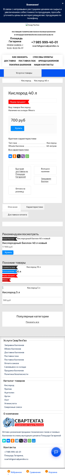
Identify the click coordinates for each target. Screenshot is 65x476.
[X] (19, 156)
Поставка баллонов (14, 359)
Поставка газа (27, 60)
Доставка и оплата (17, 214)
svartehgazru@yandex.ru (45, 45)
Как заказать (20, 57)
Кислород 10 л (11, 271)
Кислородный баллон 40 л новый (24, 242)
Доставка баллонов (14, 352)
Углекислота (10, 403)
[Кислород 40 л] (32, 100)
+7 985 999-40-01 (44, 42)
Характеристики (34, 207)
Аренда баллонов (48, 60)
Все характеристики (18, 149)
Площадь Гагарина (16, 40)
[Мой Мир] (34, 440)
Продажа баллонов (14, 370)
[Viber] (23, 156)
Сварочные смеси (13, 407)
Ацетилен (9, 392)
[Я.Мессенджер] (4, 440)
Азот (6, 399)
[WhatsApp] (27, 156)
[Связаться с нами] (56, 452)
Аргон (7, 396)
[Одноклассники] (14, 156)
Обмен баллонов (12, 348)
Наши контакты (43, 64)
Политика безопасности (16, 374)
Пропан (8, 389)
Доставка (10, 60)
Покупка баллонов (20, 64)
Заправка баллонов (14, 345)
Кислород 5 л (11, 292)
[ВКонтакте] (10, 156)
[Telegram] (17, 440)
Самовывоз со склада (15, 367)
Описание (13, 207)
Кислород (9, 385)
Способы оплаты (43, 57)
